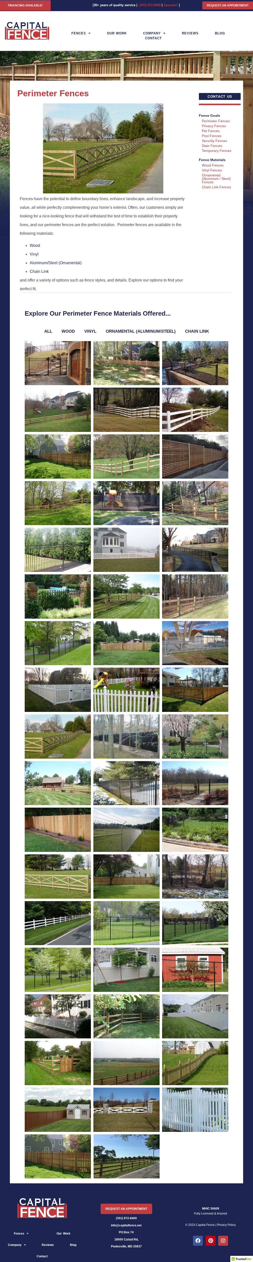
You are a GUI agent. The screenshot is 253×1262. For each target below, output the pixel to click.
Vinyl (34, 254)
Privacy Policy (226, 1225)
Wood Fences (213, 165)
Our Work (117, 33)
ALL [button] (48, 331)
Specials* (171, 5)
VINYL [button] (90, 331)
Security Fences (214, 141)
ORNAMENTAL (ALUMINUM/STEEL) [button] (141, 331)
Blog (220, 33)
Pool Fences (211, 136)
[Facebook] (198, 1241)
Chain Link (39, 271)
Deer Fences (212, 146)
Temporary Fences (216, 151)
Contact (153, 38)
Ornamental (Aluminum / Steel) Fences (216, 178)
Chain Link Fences (216, 187)
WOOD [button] (68, 331)
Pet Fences (211, 131)
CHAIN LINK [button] (197, 331)
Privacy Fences (214, 126)
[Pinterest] (210, 1241)
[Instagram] (223, 1241)
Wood (35, 245)
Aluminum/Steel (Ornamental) (56, 263)
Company (152, 33)
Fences (78, 33)
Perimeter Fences (216, 121)
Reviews (190, 33)
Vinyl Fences (212, 170)
